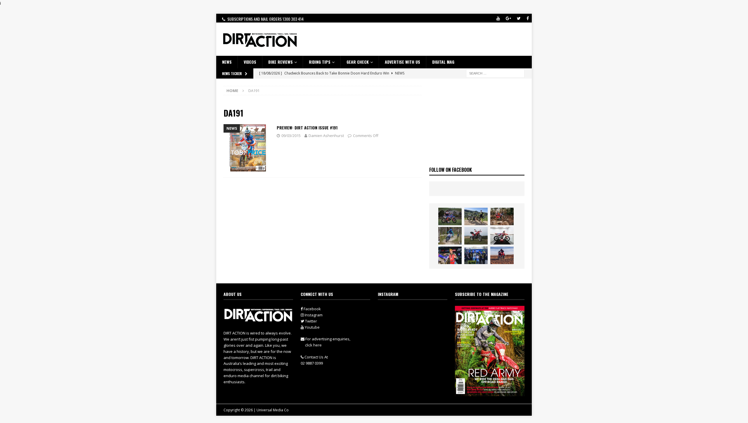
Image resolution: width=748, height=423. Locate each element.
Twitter (310, 321)
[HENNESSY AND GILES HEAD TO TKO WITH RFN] (502, 216)
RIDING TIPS (319, 62)
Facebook (312, 308)
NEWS (227, 62)
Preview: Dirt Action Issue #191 (307, 127)
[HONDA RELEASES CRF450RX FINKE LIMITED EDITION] (502, 236)
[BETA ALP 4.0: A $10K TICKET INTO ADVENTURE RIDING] (476, 236)
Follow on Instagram (416, 321)
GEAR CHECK (358, 62)
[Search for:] (495, 73)
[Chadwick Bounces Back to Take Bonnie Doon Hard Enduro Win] (450, 216)
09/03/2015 (291, 135)
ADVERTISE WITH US (402, 62)
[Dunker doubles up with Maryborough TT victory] (450, 255)
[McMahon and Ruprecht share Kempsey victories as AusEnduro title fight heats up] (450, 236)
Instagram (313, 315)
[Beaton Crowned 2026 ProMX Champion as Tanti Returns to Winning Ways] (476, 255)
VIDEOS (250, 62)
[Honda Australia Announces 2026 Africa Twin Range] (502, 255)
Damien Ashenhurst (326, 135)
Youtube (312, 327)
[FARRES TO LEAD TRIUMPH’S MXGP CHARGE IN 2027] (476, 216)
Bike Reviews (280, 62)
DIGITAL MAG (443, 62)
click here (313, 345)
